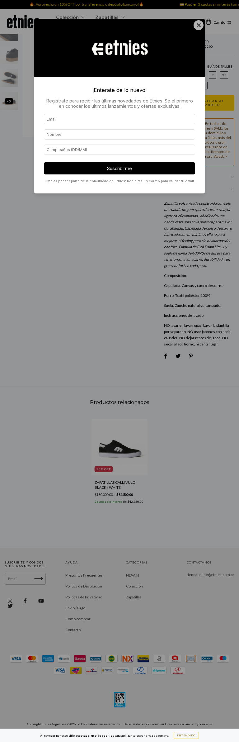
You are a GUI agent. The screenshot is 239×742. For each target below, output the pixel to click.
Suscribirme (119, 168)
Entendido (186, 735)
